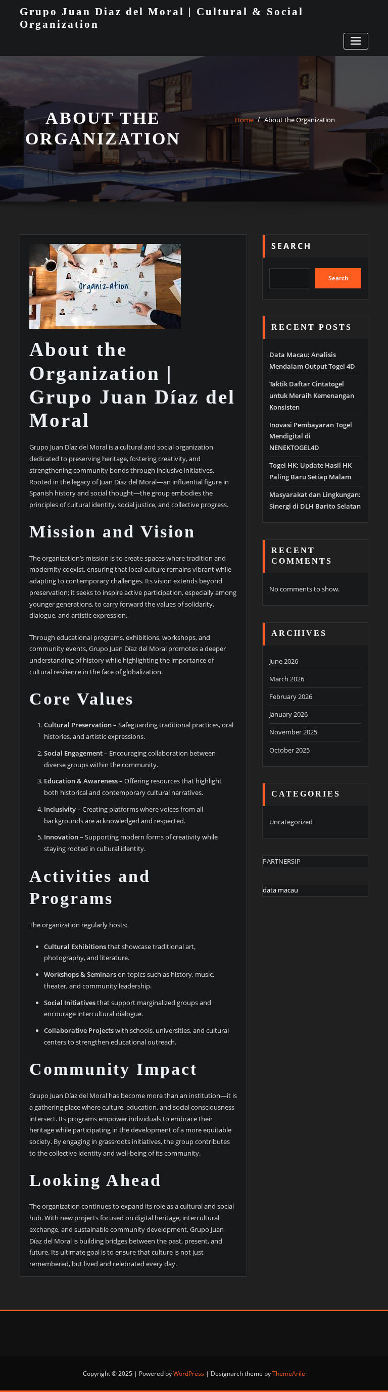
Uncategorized (291, 821)
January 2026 (288, 714)
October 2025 (289, 750)
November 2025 (293, 731)
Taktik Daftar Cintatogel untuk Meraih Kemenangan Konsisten (311, 395)
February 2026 (290, 696)
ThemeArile (288, 1373)
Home (244, 119)
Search (291, 246)
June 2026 (283, 661)
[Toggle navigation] (356, 41)
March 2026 (286, 678)
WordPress (188, 1373)
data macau (280, 889)
